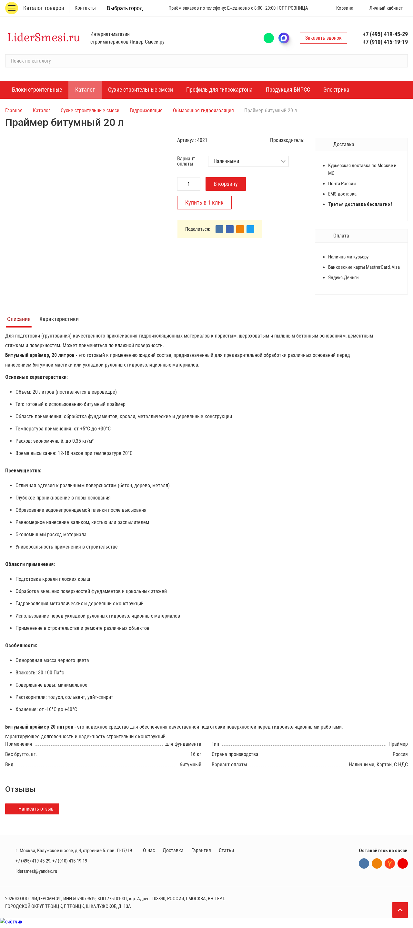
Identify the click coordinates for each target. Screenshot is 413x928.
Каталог (41, 110)
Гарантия (201, 850)
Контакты (85, 8)
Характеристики (59, 319)
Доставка (173, 850)
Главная (14, 110)
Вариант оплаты (186, 161)
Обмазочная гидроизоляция (203, 110)
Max (287, 38)
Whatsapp (269, 38)
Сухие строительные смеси (90, 110)
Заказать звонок (323, 38)
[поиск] (400, 61)
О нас (149, 850)
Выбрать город (125, 8)
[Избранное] (315, 8)
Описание (18, 319)
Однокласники (377, 863)
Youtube (403, 863)
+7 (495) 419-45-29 (385, 34)
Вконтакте (364, 863)
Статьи (226, 850)
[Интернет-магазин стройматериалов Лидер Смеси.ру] (44, 37)
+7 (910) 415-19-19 (385, 41)
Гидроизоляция (146, 110)
